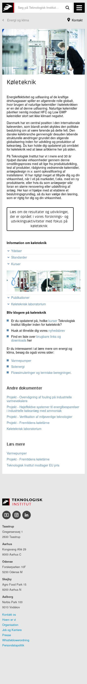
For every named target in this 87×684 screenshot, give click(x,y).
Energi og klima (18, 20)
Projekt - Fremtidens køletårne (28, 422)
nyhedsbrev (56, 330)
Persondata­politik (13, 645)
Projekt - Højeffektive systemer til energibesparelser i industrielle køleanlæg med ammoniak (43, 409)
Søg (67, 7)
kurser (52, 320)
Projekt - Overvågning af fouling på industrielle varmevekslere (39, 399)
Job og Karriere (12, 630)
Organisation (10, 625)
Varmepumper (21, 360)
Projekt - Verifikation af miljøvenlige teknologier (39, 416)
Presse (6, 635)
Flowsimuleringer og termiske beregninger (40, 372)
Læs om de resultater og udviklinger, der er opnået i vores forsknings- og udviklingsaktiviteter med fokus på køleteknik (39, 219)
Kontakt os (9, 614)
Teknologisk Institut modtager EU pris (33, 465)
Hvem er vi (9, 619)
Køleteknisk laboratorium (24, 428)
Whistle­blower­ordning (15, 640)
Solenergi (18, 366)
